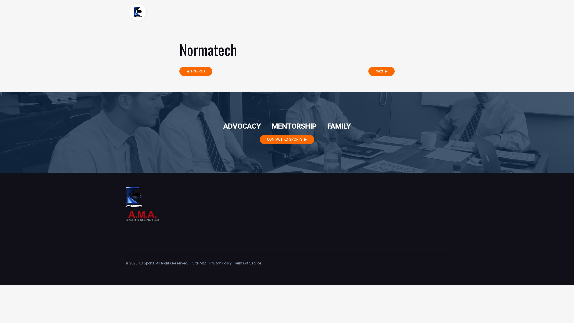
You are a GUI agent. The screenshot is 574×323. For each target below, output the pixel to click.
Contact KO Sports (284, 139)
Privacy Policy (220, 263)
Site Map (199, 263)
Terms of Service (247, 263)
